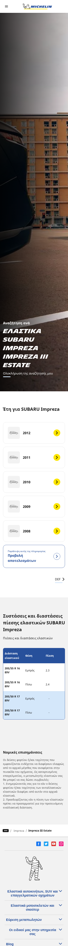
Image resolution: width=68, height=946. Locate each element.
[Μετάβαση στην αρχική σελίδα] (37, 6)
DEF (57, 579)
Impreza (19, 830)
